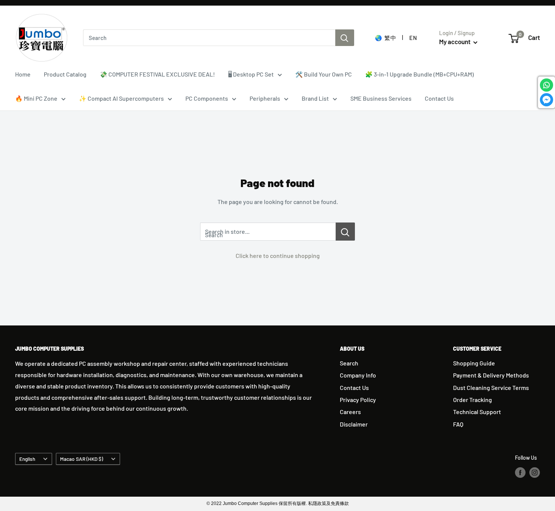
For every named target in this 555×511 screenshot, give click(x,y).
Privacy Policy (358, 399)
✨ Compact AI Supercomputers (121, 98)
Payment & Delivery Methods (491, 375)
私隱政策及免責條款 (328, 503)
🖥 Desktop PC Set (251, 74)
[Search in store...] (345, 232)
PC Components (206, 98)
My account (455, 41)
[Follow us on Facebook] (520, 472)
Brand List (315, 98)
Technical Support (477, 411)
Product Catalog (65, 74)
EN (413, 37)
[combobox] (209, 37)
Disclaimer (354, 424)
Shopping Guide (474, 363)
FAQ (458, 424)
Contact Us (439, 98)
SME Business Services (381, 98)
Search (349, 363)
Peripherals (265, 98)
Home (23, 74)
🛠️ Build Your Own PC (323, 74)
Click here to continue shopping (278, 255)
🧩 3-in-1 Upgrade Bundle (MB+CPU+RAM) (419, 74)
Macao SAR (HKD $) (81, 459)
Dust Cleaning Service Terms (491, 387)
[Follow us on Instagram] (534, 472)
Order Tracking (472, 399)
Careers (350, 411)
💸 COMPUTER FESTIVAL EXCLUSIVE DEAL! (157, 74)
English (27, 459)
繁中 (390, 37)
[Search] (344, 37)
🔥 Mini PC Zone (36, 98)
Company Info (358, 375)
